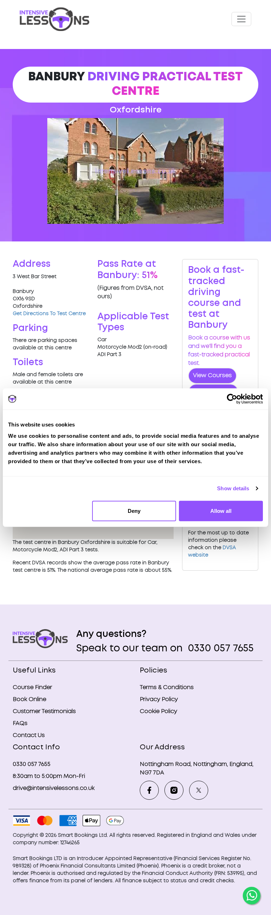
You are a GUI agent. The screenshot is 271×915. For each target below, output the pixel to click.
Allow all (220, 511)
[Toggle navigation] (241, 19)
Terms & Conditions (167, 687)
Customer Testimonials (44, 711)
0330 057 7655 (219, 648)
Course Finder (32, 687)
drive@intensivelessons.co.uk (54, 788)
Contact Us (29, 735)
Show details (233, 488)
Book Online (29, 699)
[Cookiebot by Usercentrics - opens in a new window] (232, 399)
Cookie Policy (158, 711)
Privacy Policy (159, 699)
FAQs (20, 723)
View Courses (212, 375)
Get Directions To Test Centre (49, 314)
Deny (134, 511)
